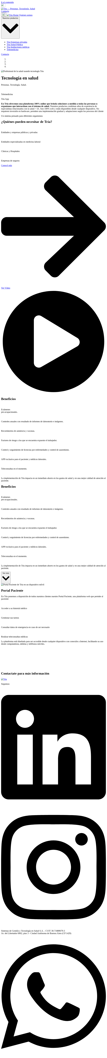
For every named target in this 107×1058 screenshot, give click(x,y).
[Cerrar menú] (3, 15)
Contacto (5, 11)
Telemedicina (12, 49)
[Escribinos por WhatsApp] (53, 1055)
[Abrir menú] (3, 6)
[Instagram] (53, 926)
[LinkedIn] (53, 806)
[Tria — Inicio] (18, 9)
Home (16, 15)
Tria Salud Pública (15, 44)
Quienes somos (25, 15)
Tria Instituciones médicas (18, 47)
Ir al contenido (7, 2)
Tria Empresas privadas (17, 42)
